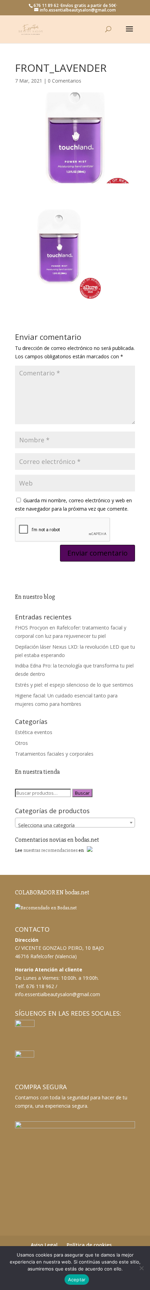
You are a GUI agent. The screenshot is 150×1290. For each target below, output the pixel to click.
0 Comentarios (64, 80)
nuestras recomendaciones (50, 850)
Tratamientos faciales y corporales (54, 753)
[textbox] (75, 825)
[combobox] (75, 822)
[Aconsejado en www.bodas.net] (46, 908)
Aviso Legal (44, 1245)
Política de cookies (89, 1245)
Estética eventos (33, 732)
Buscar (82, 793)
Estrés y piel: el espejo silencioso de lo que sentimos (74, 684)
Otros (21, 743)
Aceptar (77, 1279)
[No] (141, 1268)
